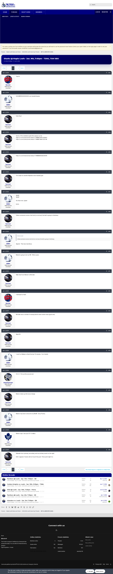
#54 (109, 330)
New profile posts (89, 542)
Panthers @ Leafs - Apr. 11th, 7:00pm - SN (21, 479)
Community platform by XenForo (15, 564)
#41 (109, 72)
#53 (109, 311)
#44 (109, 132)
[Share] (106, 73)
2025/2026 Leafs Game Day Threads (30, 480)
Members (39, 12)
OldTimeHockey (103, 496)
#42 (109, 92)
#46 (109, 172)
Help (104, 564)
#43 (109, 112)
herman (105, 491)
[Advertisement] (56, 30)
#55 (109, 350)
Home (5, 12)
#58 (109, 410)
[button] (32, 12)
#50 (109, 251)
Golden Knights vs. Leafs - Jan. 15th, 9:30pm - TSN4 (25, 484)
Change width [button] (98, 564)
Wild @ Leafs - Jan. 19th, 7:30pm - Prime (21, 490)
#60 (109, 449)
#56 (109, 370)
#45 (109, 152)
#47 (109, 192)
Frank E (105, 485)
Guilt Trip (105, 480)
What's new (25, 12)
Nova (2, 535)
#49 (109, 231)
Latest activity (14, 16)
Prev (4, 68)
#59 (109, 430)
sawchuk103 (80, 551)
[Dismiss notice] (110, 46)
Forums (14, 12)
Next (22, 68)
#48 (109, 211)
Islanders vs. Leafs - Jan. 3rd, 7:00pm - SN (22, 500)
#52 (109, 291)
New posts (5, 16)
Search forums (25, 16)
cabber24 (104, 502)
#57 (109, 390)
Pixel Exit (36, 564)
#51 (109, 271)
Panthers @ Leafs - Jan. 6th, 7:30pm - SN (21, 495)
